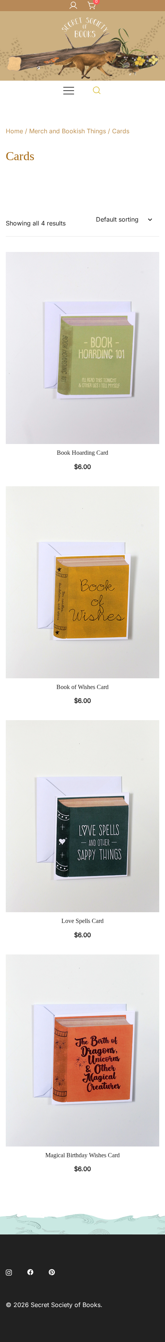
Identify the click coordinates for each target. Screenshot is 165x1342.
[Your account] (73, 6)
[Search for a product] (97, 90)
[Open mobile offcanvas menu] (68, 90)
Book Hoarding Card (82, 452)
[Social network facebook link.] (30, 1271)
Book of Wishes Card (82, 687)
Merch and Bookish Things (67, 131)
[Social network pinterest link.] (52, 1271)
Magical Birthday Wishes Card (82, 1155)
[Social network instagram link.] (9, 1271)
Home (14, 131)
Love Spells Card (82, 921)
